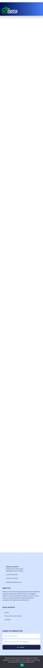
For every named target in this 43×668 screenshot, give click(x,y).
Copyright (7, 619)
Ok (22, 665)
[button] (38, 11)
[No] (40, 662)
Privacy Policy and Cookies (13, 616)
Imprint (6, 612)
